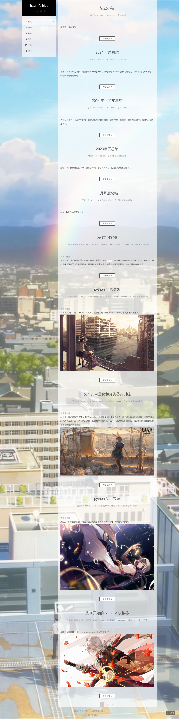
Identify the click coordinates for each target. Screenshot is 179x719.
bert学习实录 (107, 237)
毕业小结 (107, 8)
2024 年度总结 (107, 52)
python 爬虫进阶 (107, 289)
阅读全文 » (107, 38)
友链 (29, 45)
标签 (29, 33)
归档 (29, 27)
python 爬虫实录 (107, 499)
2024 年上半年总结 (107, 100)
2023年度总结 (107, 149)
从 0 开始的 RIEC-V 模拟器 (107, 613)
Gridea (95, 715)
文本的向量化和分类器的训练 (107, 394)
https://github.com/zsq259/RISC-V (92, 632)
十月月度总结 (107, 193)
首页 (29, 22)
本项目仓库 (65, 256)
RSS (40, 98)
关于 (29, 39)
